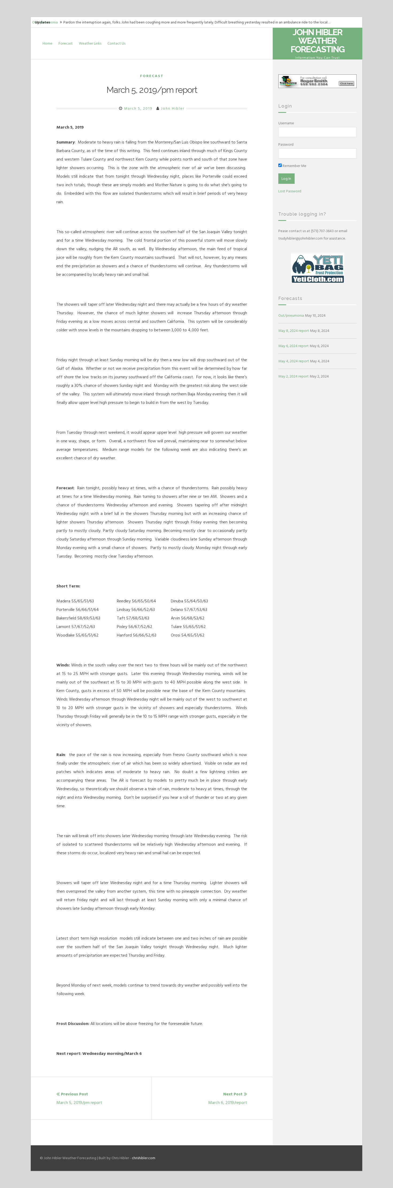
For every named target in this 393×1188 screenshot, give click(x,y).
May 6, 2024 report (293, 346)
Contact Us (116, 43)
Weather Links (90, 43)
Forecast (66, 43)
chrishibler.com (143, 1158)
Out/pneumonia (291, 315)
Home (47, 43)
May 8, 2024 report (293, 331)
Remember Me (294, 166)
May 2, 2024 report (293, 376)
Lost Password (289, 191)
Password (286, 144)
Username (286, 123)
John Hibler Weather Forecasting (317, 40)
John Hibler (172, 108)
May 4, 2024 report (293, 361)
